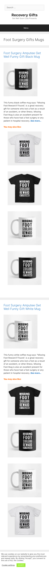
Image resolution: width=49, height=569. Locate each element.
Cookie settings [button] (8, 565)
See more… (35, 121)
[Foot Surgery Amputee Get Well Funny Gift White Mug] (25, 243)
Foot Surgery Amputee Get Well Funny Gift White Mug (22, 307)
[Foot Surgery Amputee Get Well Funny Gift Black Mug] (25, 283)
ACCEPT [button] (21, 565)
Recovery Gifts (25, 15)
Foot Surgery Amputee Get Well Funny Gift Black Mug (22, 54)
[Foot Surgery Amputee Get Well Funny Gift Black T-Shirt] (25, 203)
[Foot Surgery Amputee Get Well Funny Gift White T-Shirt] (25, 163)
